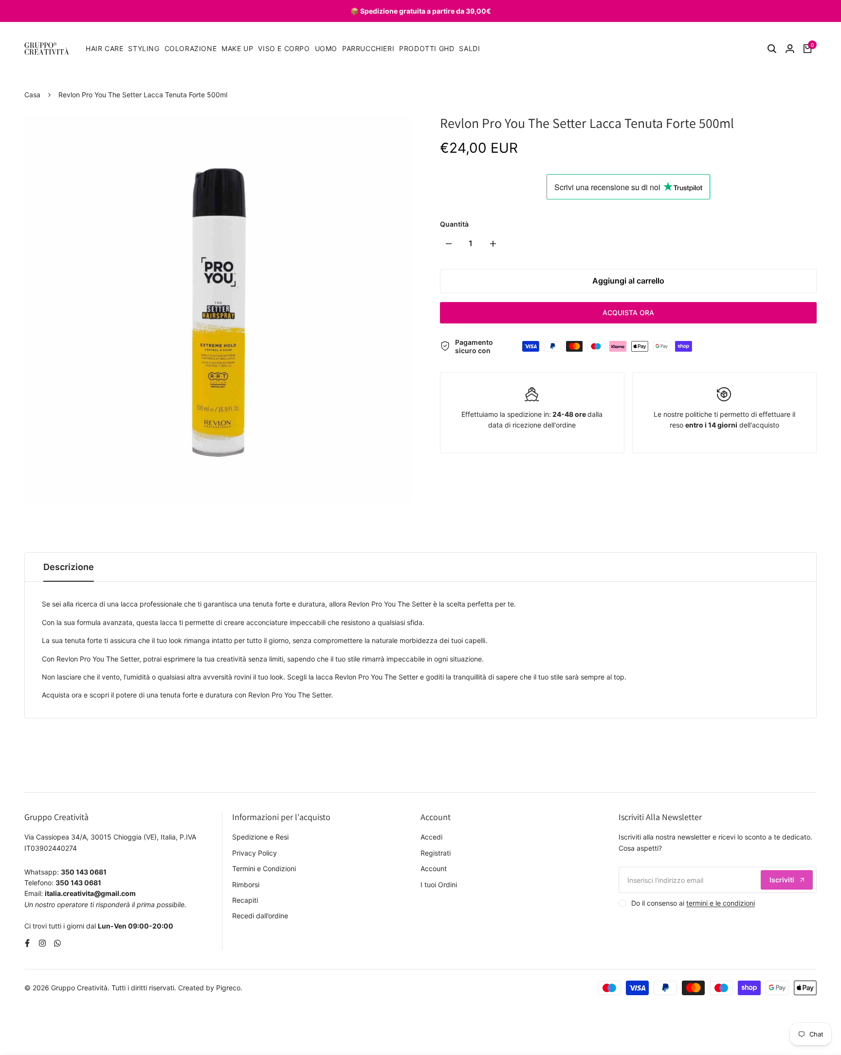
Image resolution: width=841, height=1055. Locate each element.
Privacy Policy (254, 853)
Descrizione (68, 567)
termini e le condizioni (720, 903)
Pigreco (228, 987)
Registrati (435, 853)
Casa (32, 94)
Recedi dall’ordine (260, 916)
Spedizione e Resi (260, 837)
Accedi (431, 837)
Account (433, 868)
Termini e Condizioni (264, 868)
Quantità (454, 224)
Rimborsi (245, 884)
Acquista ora (628, 312)
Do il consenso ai (693, 903)
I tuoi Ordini (438, 884)
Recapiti (245, 900)
